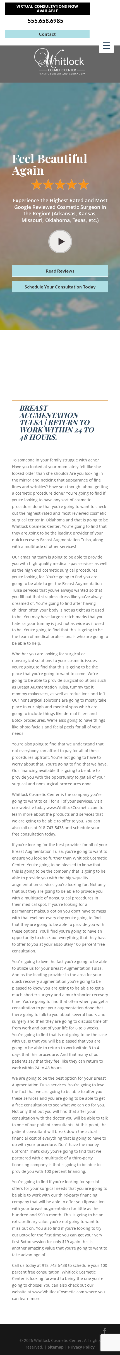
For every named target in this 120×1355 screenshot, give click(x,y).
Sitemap (56, 1347)
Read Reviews (60, 270)
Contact (47, 34)
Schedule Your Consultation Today (60, 286)
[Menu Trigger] (106, 45)
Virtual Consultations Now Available (47, 9)
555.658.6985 (45, 21)
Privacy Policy (81, 1347)
